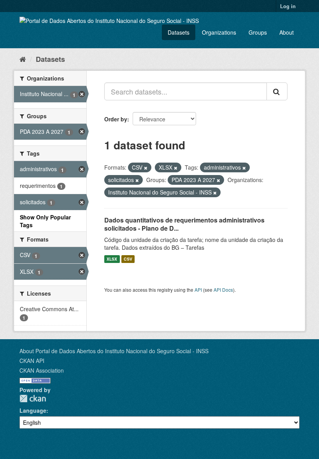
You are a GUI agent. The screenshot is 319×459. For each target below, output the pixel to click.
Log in (288, 6)
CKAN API (31, 360)
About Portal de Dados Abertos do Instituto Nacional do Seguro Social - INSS (114, 351)
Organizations (219, 32)
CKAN (32, 398)
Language (32, 410)
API (198, 289)
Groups (258, 32)
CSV (128, 259)
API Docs (223, 289)
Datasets (178, 32)
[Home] (22, 59)
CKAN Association (41, 370)
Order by (115, 119)
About (286, 32)
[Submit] (276, 91)
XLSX (112, 259)
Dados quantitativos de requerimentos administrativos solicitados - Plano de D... (184, 224)
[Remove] (145, 168)
